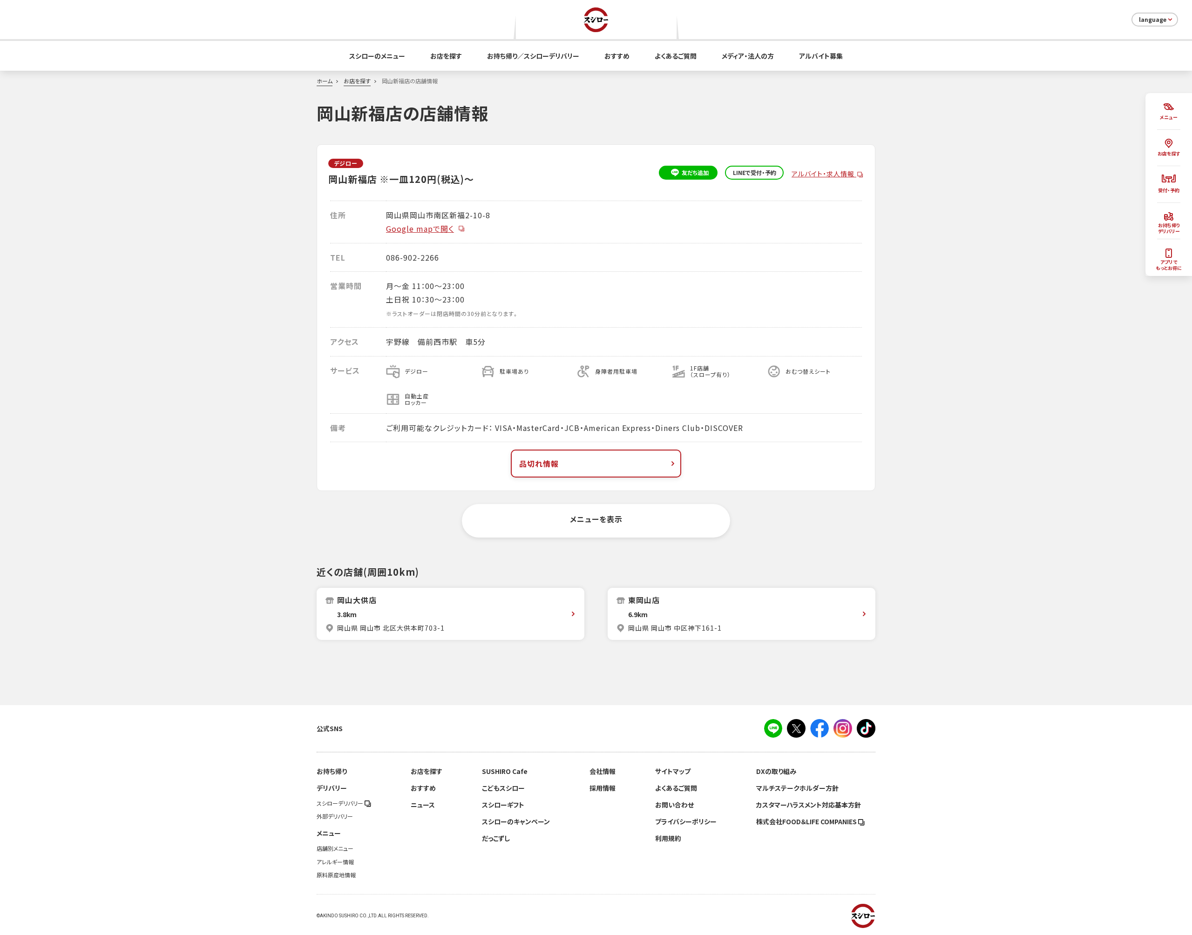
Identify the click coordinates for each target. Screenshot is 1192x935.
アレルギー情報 (335, 862)
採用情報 (602, 788)
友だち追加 (695, 172)
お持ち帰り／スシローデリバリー (533, 56)
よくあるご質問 (676, 56)
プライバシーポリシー (686, 821)
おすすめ (617, 56)
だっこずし (496, 838)
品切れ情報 (539, 463)
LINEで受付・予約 (754, 172)
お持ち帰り (332, 771)
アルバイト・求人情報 (824, 173)
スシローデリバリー (341, 803)
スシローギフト (503, 804)
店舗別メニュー (335, 848)
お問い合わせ (674, 804)
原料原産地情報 (336, 875)
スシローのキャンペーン (516, 821)
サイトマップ (673, 771)
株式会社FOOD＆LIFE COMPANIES (807, 821)
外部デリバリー (335, 816)
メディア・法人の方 (748, 56)
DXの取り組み (776, 771)
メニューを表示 (596, 519)
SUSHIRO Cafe (505, 771)
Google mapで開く (420, 228)
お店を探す (446, 56)
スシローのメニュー (377, 56)
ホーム (324, 81)
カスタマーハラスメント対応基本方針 (808, 804)
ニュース (423, 804)
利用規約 (668, 838)
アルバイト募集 (821, 56)
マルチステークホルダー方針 (797, 788)
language (1152, 19)
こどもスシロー (503, 788)
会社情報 (602, 771)
